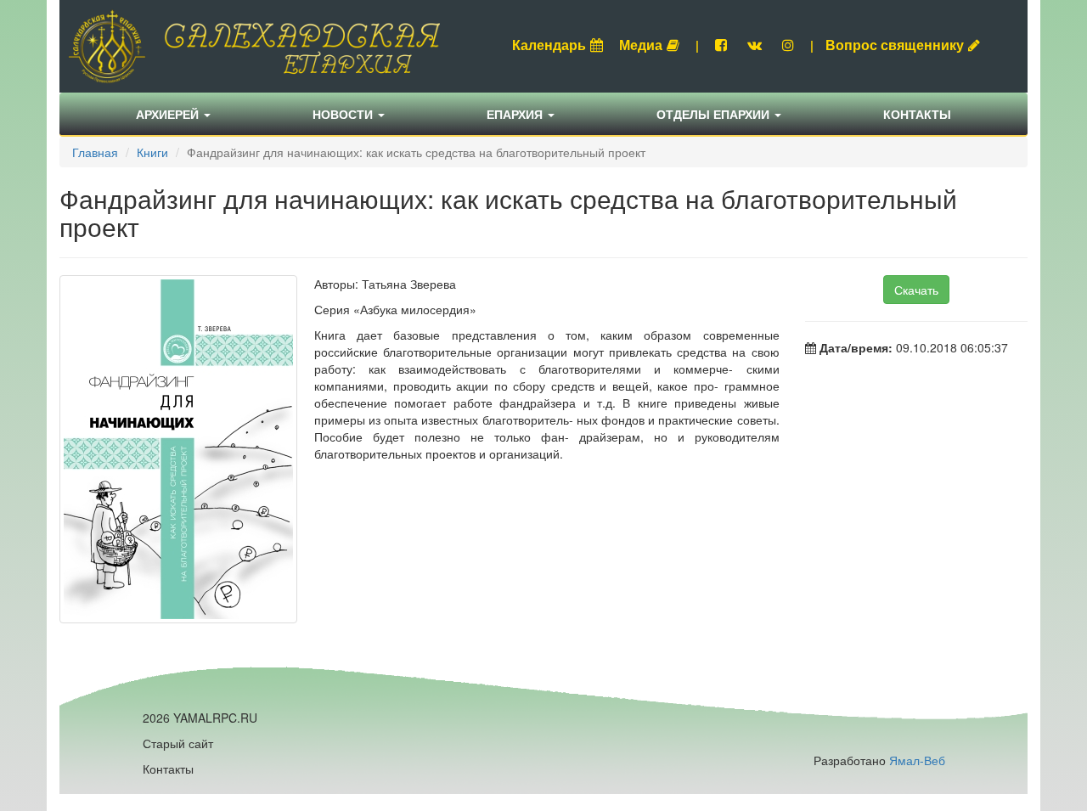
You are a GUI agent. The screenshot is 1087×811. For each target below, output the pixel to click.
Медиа (640, 44)
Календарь (549, 44)
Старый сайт (178, 743)
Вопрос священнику (894, 44)
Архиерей (169, 113)
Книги (152, 152)
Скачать (916, 289)
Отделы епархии (714, 113)
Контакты (917, 113)
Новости (344, 113)
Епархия (516, 113)
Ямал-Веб (917, 760)
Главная (95, 152)
